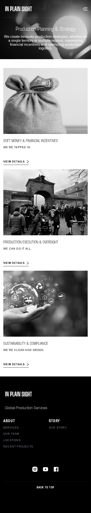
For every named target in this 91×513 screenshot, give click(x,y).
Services (11, 427)
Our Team (11, 433)
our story (58, 427)
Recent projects (18, 446)
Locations (12, 440)
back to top (45, 487)
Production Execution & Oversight (30, 242)
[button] (85, 8)
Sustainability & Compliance (25, 343)
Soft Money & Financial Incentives (30, 141)
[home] (18, 8)
